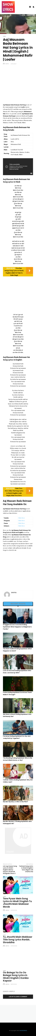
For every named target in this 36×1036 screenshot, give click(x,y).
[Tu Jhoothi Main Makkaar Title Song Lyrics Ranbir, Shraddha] (18, 923)
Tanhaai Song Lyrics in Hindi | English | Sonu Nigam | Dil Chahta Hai (26, 869)
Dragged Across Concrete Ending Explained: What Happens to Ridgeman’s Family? (17, 627)
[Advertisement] (18, 86)
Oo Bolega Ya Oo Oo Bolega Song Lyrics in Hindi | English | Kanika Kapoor (16, 976)
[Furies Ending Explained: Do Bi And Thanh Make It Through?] (18, 683)
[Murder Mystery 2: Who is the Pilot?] (18, 793)
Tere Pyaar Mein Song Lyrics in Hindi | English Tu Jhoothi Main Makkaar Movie (17, 902)
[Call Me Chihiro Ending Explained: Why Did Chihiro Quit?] (18, 771)
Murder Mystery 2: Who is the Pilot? (15, 802)
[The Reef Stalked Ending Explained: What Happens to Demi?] (18, 640)
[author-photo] (4, 910)
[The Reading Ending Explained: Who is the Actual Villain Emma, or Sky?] (18, 749)
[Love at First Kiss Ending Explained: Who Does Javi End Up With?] (18, 661)
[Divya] (4, 64)
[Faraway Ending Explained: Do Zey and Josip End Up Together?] (18, 727)
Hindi (4, 36)
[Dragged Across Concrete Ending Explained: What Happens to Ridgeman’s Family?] (18, 616)
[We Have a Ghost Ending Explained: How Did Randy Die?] (18, 705)
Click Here (21, 518)
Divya (7, 63)
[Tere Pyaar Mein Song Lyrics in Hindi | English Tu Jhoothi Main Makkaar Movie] (18, 885)
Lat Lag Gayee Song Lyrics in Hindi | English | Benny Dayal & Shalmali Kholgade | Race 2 (10, 869)
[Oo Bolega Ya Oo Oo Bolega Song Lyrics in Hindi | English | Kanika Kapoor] (18, 959)
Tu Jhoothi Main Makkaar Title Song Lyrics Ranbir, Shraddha (17, 939)
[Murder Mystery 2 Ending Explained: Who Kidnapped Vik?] (18, 812)
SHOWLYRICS (23, 1030)
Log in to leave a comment (18, 996)
